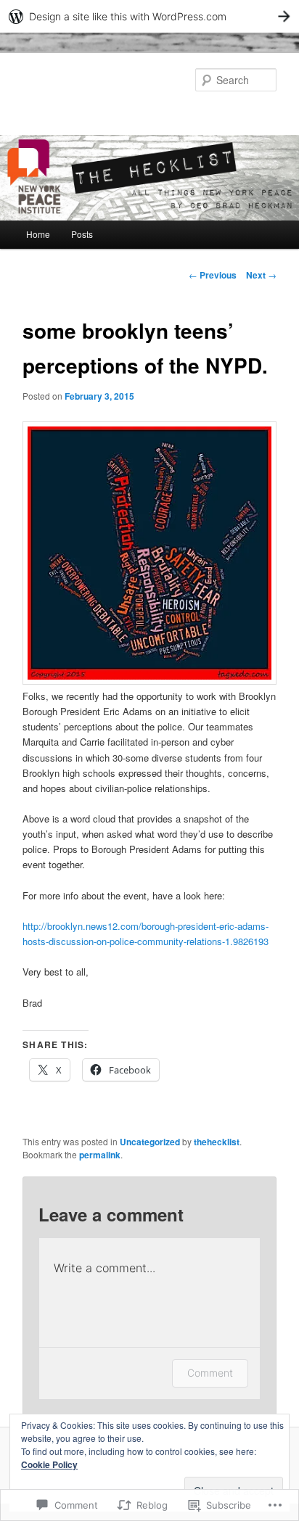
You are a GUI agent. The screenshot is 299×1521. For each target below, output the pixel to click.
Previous (213, 274)
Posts (82, 234)
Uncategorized (150, 1141)
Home (38, 234)
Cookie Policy (49, 1464)
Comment (210, 1373)
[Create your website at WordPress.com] (149, 16)
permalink (99, 1154)
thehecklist (216, 1141)
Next (261, 274)
